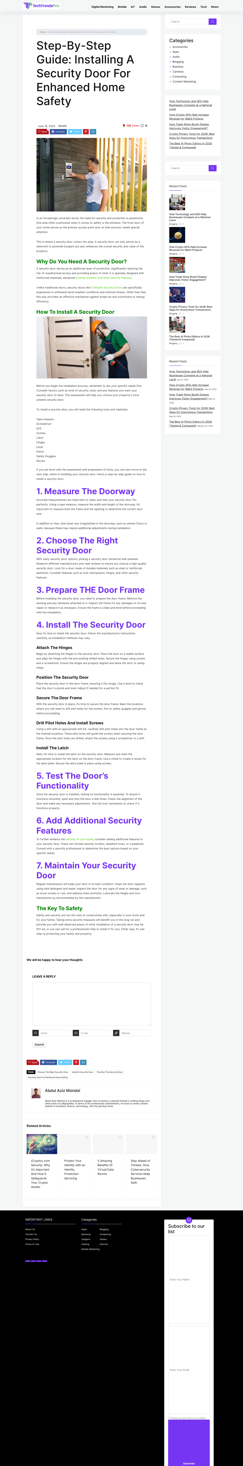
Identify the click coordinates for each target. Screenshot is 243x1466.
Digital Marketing (103, 6)
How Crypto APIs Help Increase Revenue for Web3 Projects (188, 248)
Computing (179, 76)
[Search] (213, 22)
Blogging (178, 61)
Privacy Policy (32, 1239)
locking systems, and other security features (104, 277)
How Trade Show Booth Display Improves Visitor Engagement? (188, 278)
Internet (104, 1244)
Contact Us (31, 1234)
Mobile (122, 6)
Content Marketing (184, 81)
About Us (30, 1229)
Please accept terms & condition (188, 1418)
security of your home (79, 839)
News (215, 6)
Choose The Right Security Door (53, 1072)
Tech (203, 6)
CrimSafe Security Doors (106, 287)
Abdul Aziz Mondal (62, 1090)
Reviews (190, 6)
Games (155, 6)
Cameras (178, 71)
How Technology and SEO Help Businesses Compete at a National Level (190, 105)
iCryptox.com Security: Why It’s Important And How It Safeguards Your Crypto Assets (40, 1174)
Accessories (172, 6)
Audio (143, 6)
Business (178, 66)
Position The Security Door (110, 1072)
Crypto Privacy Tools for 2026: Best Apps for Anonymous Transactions (190, 308)
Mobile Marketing (90, 1249)
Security (63, 126)
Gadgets (85, 1239)
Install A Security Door (82, 1072)
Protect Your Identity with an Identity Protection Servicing (74, 1169)
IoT (133, 6)
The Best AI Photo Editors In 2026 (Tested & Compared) (189, 338)
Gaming (85, 1244)
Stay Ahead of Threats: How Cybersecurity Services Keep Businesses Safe (140, 1171)
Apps (176, 51)
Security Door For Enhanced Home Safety (48, 1077)
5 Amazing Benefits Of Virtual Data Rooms (106, 1167)
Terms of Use (32, 1244)
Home (42, 32)
